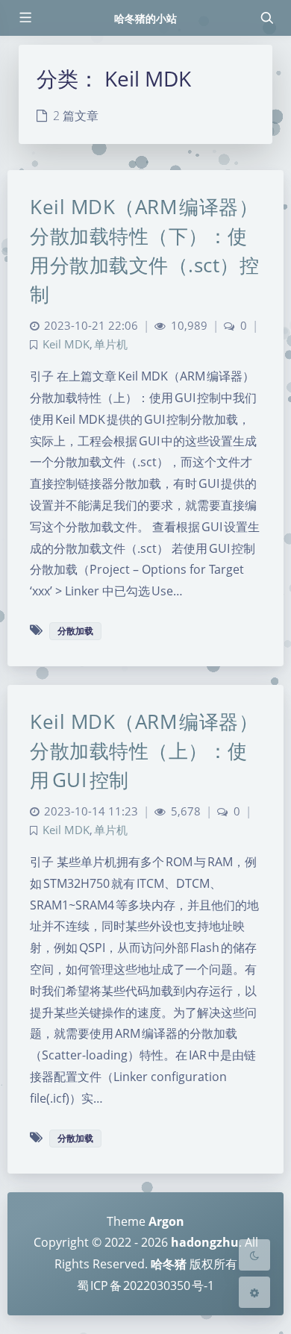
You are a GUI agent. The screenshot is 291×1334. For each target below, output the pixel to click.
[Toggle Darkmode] (254, 1255)
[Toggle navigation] (266, 18)
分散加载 (75, 630)
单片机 (111, 344)
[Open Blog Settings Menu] (254, 1292)
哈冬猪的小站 (145, 18)
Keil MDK (66, 344)
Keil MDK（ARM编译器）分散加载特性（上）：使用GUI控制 (144, 750)
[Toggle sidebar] (24, 18)
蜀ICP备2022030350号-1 (145, 1285)
